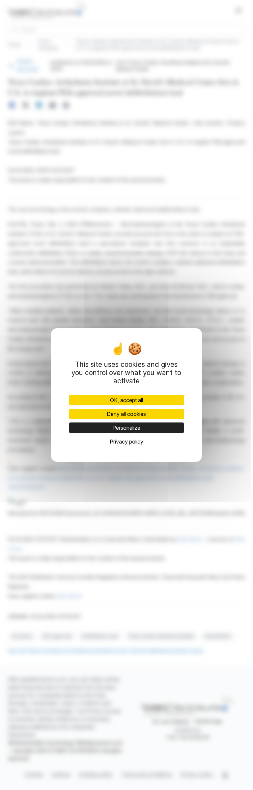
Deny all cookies (126, 414)
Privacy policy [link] (126, 441)
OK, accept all (126, 400)
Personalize (126, 427)
